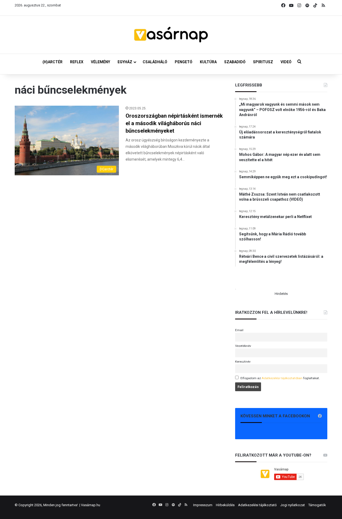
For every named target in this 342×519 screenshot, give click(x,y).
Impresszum (202, 505)
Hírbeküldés (225, 505)
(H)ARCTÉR (52, 62)
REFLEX (76, 62)
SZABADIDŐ (235, 62)
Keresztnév (243, 361)
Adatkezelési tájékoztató (257, 505)
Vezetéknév (243, 346)
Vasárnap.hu (90, 505)
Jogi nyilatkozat (292, 505)
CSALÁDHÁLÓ (155, 62)
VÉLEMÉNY (100, 62)
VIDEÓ (286, 62)
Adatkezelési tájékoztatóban (282, 378)
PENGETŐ (183, 62)
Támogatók (317, 505)
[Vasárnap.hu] (171, 34)
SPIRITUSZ (263, 62)
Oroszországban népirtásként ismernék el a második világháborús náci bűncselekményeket (174, 123)
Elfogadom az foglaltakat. (280, 378)
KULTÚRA (208, 62)
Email (239, 330)
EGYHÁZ (125, 62)
